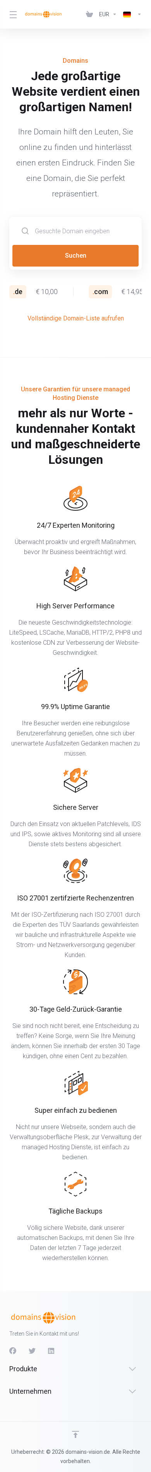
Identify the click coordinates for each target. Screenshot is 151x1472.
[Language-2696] (131, 14)
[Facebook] (12, 1351)
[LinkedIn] (51, 1351)
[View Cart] (89, 14)
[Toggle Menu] (12, 14)
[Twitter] (32, 1351)
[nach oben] (75, 1434)
